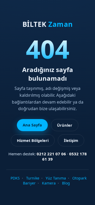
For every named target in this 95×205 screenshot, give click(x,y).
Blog (66, 183)
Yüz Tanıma (56, 178)
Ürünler (64, 125)
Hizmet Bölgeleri (33, 140)
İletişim (71, 140)
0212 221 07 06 (51, 153)
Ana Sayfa (32, 124)
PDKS (15, 178)
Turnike (32, 178)
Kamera (49, 183)
